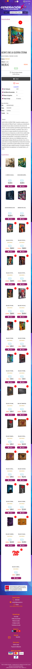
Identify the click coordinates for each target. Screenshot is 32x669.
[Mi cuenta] (24, 1)
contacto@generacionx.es (17, 602)
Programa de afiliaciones (16, 647)
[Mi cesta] (15, 1)
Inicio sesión (27, 1)
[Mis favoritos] (6, 1)
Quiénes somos (16, 644)
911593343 (17, 600)
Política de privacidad (16, 619)
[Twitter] (15, 631)
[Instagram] (19, 631)
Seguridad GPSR (16, 86)
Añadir (17, 79)
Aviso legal (16, 616)
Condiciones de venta (16, 625)
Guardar (17, 83)
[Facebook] (12, 631)
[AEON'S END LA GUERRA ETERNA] (16, 36)
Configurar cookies (16, 623)
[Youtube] (17, 631)
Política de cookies (16, 621)
